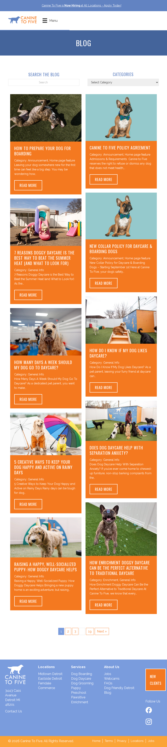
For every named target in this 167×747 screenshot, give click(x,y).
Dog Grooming (82, 683)
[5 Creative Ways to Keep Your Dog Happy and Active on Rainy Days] (45, 434)
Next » (102, 631)
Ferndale (44, 683)
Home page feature (62, 160)
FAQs (108, 683)
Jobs (107, 674)
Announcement (38, 160)
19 (90, 631)
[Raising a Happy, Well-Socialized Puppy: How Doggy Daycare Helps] (45, 537)
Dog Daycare (81, 678)
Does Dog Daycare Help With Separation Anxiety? (116, 450)
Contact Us (13, 711)
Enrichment (110, 580)
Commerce (46, 688)
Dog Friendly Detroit (119, 688)
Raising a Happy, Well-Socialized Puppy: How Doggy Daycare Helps (45, 567)
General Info (36, 270)
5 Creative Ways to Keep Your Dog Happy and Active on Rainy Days (43, 467)
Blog (107, 693)
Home (96, 741)
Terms (109, 741)
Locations (137, 741)
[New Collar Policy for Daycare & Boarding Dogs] (121, 216)
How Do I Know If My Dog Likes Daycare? (118, 353)
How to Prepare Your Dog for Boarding (42, 151)
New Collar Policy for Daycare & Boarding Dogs (121, 248)
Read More (31, 185)
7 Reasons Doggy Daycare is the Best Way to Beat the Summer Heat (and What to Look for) (44, 258)
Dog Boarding (81, 674)
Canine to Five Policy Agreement (120, 148)
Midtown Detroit (50, 674)
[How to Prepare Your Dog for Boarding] (45, 117)
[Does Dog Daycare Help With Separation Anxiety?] (121, 420)
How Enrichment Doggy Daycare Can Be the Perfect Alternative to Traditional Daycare (120, 567)
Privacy (121, 741)
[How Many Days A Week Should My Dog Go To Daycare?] (45, 332)
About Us (111, 667)
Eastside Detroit (50, 678)
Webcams (112, 678)
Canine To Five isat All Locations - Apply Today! (81, 5)
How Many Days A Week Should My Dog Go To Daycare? (43, 365)
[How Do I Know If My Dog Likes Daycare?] (121, 320)
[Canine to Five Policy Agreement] (121, 117)
